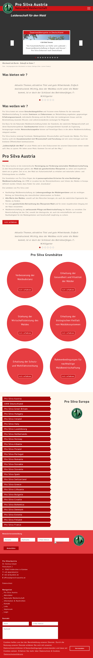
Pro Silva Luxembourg (15, 429)
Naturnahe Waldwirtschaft (14, 598)
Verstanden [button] (79, 648)
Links (6, 606)
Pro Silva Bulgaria (13, 494)
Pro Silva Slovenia (13, 469)
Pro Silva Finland (13, 519)
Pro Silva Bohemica (14, 504)
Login (6, 612)
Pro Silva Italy (11, 423)
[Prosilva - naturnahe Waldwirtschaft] (7, 8)
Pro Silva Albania (13, 444)
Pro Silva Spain (12, 474)
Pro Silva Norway (13, 439)
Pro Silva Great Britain (16, 408)
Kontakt (7, 604)
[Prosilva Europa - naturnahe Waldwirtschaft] (79, 540)
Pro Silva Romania (13, 459)
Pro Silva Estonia (13, 514)
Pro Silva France (12, 524)
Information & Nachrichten (14, 601)
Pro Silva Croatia (13, 499)
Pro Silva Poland (13, 449)
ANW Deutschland (13, 403)
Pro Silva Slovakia (13, 464)
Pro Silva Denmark (13, 509)
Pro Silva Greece (12, 484)
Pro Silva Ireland (13, 418)
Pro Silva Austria (13, 398)
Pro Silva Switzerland (15, 479)
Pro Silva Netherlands (15, 434)
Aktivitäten (8, 595)
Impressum (8, 609)
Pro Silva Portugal (13, 454)
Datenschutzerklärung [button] (13, 654)
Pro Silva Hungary (13, 413)
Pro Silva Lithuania (14, 489)
